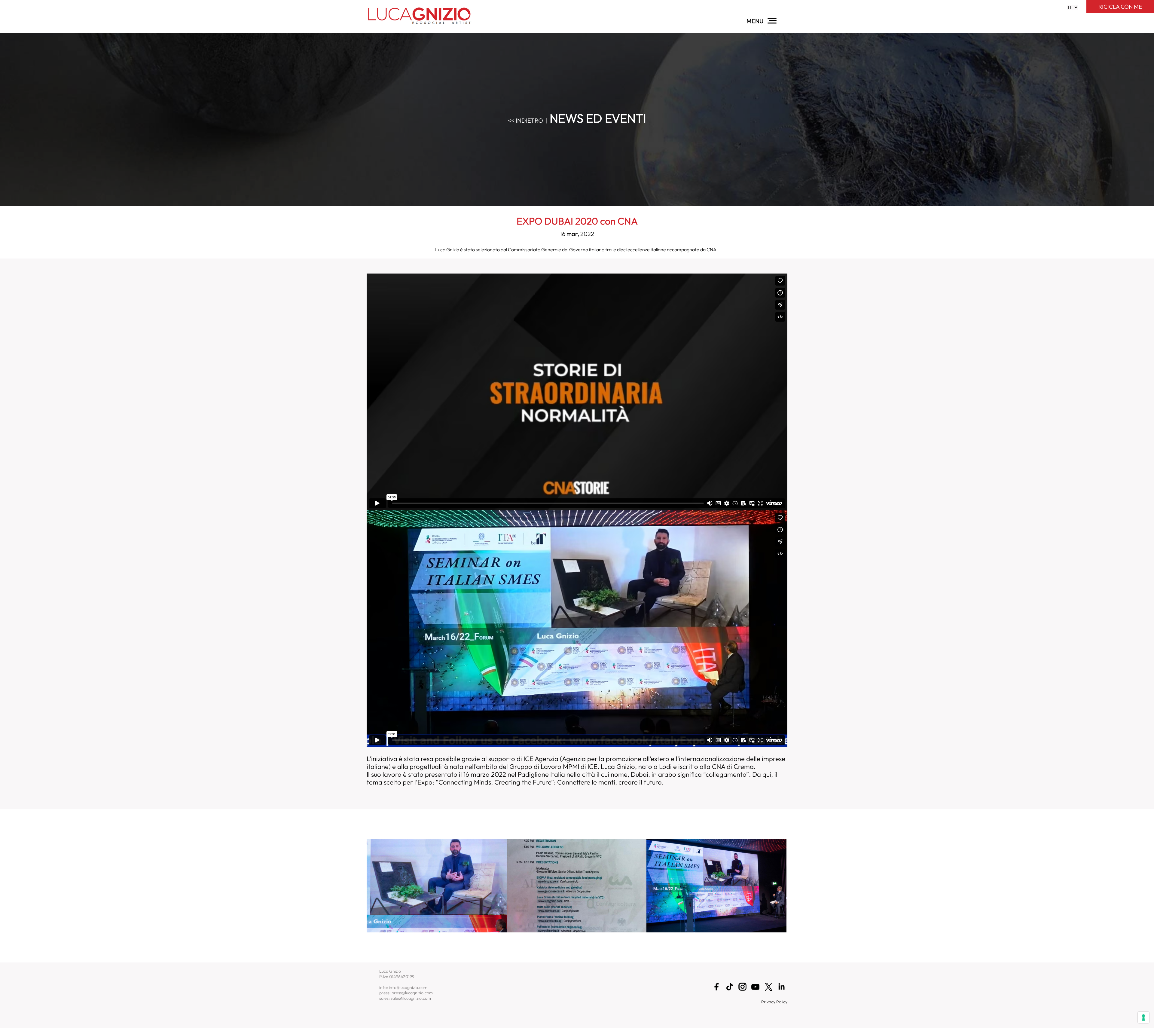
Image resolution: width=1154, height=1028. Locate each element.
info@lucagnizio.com (408, 987)
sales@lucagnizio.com (411, 998)
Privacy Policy (774, 1002)
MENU (755, 21)
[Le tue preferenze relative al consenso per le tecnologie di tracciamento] (1143, 1017)
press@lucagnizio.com (412, 993)
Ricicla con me (1120, 6)
